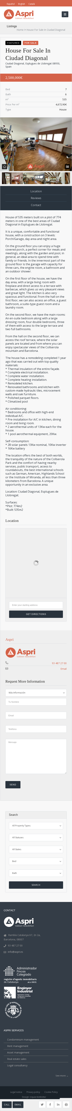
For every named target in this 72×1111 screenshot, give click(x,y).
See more (62, 1075)
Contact (36, 205)
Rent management (17, 1046)
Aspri (9, 639)
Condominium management (23, 1039)
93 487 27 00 (59, 663)
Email (18, 1104)
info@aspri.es (15, 951)
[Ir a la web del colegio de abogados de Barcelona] (14, 1018)
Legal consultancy (17, 1065)
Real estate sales (16, 1059)
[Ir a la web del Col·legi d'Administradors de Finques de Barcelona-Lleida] (20, 975)
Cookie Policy (51, 1092)
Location (36, 191)
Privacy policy (33, 1092)
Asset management (18, 1052)
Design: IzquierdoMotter (34, 1096)
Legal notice (16, 1092)
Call (7, 1104)
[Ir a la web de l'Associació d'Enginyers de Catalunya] (19, 999)
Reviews (36, 198)
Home (20, 29)
